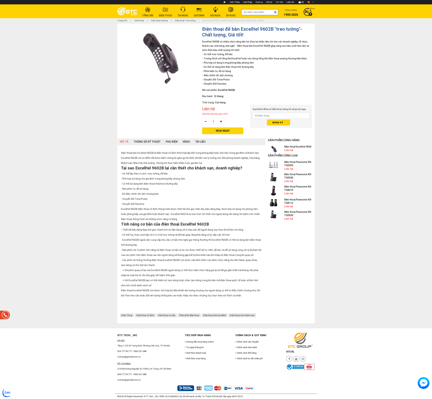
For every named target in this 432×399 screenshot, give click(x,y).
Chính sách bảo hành (246, 347)
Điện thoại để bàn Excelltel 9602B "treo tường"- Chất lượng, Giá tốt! (233, 20)
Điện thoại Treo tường (185, 20)
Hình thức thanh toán (196, 353)
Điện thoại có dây (166, 315)
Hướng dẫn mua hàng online (200, 342)
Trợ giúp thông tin (195, 347)
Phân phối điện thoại (189, 315)
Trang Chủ (122, 20)
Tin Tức (279, 2)
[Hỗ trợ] (308, 12)
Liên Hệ (290, 2)
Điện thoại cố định (145, 315)
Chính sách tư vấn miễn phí (249, 358)
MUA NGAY (223, 130)
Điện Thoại (127, 315)
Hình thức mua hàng (196, 358)
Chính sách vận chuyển (247, 342)
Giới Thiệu (235, 2)
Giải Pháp (247, 2)
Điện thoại (139, 20)
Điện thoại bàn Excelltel (214, 315)
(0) (302, 2)
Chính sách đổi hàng (246, 353)
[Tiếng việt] (310, 2)
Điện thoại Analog (159, 20)
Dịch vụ (259, 2)
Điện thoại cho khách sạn (242, 315)
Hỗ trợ (269, 2)
